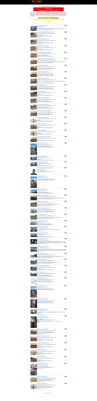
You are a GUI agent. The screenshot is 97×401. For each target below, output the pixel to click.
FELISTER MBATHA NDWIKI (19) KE (46, 32)
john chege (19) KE (41, 85)
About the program (35, 19)
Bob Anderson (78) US (42, 25)
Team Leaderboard (40, 10)
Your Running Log (56, 10)
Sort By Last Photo (46, 21)
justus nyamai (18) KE (42, 65)
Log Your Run (46, 10)
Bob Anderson (41, 354)
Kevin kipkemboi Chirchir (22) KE (45, 167)
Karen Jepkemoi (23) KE (43, 46)
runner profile (54, 33)
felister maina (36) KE (42, 376)
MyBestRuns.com (50, 393)
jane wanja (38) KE (41, 91)
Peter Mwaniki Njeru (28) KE (44, 52)
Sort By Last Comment (50, 21)
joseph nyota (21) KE (42, 383)
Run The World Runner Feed (48, 19)
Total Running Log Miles (61, 19)
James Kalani (41, 230)
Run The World (47, 8)
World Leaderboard (40, 19)
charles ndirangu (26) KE (43, 39)
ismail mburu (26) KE (42, 123)
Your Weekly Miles (50, 10)
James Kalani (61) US (42, 143)
